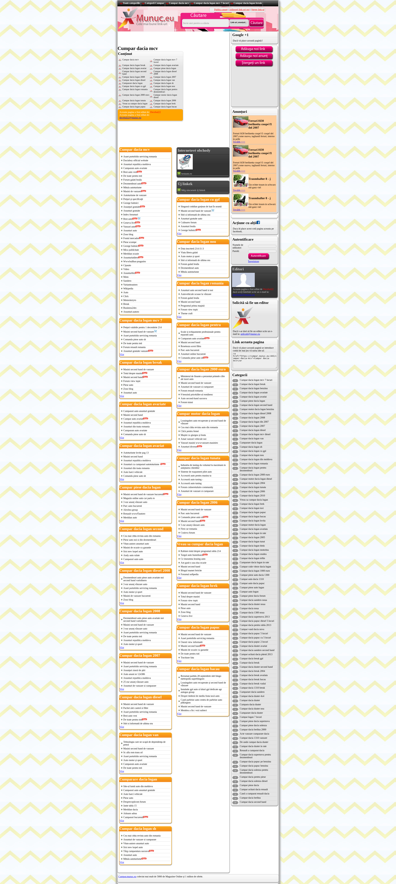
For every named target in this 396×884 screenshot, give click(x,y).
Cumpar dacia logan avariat (134, 68)
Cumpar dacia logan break (248, 3)
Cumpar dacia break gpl (251, 658)
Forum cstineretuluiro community (197, 487)
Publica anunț (221, 9)
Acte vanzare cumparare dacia (254, 733)
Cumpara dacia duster (250, 704)
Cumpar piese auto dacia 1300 (254, 575)
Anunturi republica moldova (137, 164)
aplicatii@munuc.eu (250, 334)
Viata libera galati (189, 252)
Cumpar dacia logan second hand (256, 405)
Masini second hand (133, 377)
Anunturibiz (129, 273)
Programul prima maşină (192, 305)
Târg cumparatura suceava (136, 851)
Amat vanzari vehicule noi (193, 439)
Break (126, 304)
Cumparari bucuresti (133, 817)
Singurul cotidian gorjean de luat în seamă (201, 206)
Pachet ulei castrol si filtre (135, 708)
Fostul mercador (131, 238)
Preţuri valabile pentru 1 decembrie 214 (142, 327)
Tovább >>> (239, 141)
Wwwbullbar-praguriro (134, 261)
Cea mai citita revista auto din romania (142, 536)
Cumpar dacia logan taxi (252, 508)
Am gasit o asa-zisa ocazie (193, 562)
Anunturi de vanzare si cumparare (139, 685)
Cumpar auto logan (249, 591)
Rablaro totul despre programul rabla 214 (201, 551)
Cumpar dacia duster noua (252, 604)
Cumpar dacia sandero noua (253, 600)
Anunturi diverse (189, 446)
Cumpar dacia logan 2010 (252, 495)
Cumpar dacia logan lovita (252, 520)
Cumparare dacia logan (132, 83)
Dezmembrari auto (132, 183)
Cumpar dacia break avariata (254, 675)
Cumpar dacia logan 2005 (252, 537)
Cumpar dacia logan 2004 (252, 483)
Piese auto (128, 385)
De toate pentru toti (132, 176)
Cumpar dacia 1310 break (252, 687)
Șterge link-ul (257, 9)
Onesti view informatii (191, 642)
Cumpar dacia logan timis (252, 545)
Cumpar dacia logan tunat (252, 541)
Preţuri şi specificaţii (133, 199)
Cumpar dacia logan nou (164, 86)
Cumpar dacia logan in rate (253, 533)
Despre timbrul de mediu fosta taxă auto (200, 696)
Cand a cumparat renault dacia (254, 793)
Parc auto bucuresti (132, 506)
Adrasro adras (130, 813)
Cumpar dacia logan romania (135, 89)
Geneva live (129, 222)
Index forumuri (130, 214)
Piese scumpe (129, 242)
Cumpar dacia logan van (164, 80)
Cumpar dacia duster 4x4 (252, 696)
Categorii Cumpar (154, 3)
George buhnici (130, 203)
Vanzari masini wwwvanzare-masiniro (199, 442)
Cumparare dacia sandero (252, 692)
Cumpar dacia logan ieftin (252, 558)
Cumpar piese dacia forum (252, 595)
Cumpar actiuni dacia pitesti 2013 (256, 654)
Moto (126, 277)
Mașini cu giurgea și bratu (193, 435)
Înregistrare (253, 261)
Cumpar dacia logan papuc (134, 107)
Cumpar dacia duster (250, 700)
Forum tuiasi (187, 402)
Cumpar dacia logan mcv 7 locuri (211, 3)
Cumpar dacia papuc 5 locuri (254, 633)
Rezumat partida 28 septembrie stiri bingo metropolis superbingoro (201, 677)
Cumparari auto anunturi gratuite (139, 411)
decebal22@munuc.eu (130, 117)
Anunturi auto (130, 230)
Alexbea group (130, 509)
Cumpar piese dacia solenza (253, 725)
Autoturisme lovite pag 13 (136, 452)
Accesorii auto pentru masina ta (196, 475)
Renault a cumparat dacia (252, 750)
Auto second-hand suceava (194, 398)
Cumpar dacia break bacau (253, 679)
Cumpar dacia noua (249, 608)
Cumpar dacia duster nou (252, 708)
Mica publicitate (131, 250)
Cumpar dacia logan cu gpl (134, 86)
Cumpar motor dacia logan (253, 524)
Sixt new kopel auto (133, 551)
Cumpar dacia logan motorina (254, 550)
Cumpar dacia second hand (253, 802)
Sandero (127, 280)
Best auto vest (130, 172)
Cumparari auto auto (133, 559)
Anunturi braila (188, 226)
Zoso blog (128, 234)
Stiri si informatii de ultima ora (138, 723)
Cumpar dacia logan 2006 (165, 100)
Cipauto (127, 265)
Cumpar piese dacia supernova (255, 721)
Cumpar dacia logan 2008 (133, 77)
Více (121, 354)
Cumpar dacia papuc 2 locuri (254, 641)
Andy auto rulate (131, 555)
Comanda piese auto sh (134, 339)
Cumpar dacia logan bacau (165, 107)
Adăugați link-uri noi (239, 9)
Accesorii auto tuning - (192, 479)
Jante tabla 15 (130, 805)
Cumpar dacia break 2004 (252, 671)
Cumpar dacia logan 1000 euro (255, 570)
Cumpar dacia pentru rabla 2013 (255, 625)
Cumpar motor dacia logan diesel (256, 479)
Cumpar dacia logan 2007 (165, 77)
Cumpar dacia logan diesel (133, 80)
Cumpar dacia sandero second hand (257, 650)
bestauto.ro (186, 173)
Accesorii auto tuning (191, 483)
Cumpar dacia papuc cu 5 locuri (255, 637)
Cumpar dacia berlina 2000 (253, 729)
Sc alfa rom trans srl (133, 752)
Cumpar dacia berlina (250, 797)
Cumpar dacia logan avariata (254, 529)
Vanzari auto (129, 226)
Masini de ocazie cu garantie (137, 547)
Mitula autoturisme (132, 187)
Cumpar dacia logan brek (165, 103)
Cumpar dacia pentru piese (253, 777)
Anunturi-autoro (131, 311)
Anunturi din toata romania (136, 426)
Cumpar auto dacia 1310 (252, 579)
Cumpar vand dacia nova (252, 629)
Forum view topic (132, 381)
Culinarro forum (188, 222)
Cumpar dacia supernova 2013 (255, 616)
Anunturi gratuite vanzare (135, 351)
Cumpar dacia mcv (179, 3)
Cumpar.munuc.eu (127, 876)
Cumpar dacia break (249, 662)
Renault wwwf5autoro (134, 513)
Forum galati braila (132, 179)
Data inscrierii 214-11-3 (192, 248)
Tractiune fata (187, 657)
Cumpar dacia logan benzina (254, 388)
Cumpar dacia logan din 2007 (254, 421)
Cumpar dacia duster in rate (253, 746)
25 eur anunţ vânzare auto (135, 682)
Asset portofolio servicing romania (140, 156)
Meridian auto (130, 517)
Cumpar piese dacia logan (165, 68)
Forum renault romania (134, 347)
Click (126, 296)
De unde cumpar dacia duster (254, 742)
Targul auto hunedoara (192, 555)
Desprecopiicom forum (134, 801)
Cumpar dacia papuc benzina (254, 765)
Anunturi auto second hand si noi (197, 290)
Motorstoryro (129, 300)
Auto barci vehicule (132, 472)
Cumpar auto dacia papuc (252, 583)
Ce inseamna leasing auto (193, 559)
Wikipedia (128, 288)
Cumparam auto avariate (135, 168)
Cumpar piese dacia (249, 785)
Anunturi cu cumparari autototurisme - (142, 464)
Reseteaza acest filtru (191, 346)
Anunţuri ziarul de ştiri (134, 670)
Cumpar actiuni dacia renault (254, 789)
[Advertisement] (174, 38)
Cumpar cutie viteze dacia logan (255, 566)
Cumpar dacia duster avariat (253, 646)
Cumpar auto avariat (133, 418)
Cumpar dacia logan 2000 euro (135, 95)
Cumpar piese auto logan (252, 587)
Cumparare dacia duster (251, 712)
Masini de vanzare (132, 191)
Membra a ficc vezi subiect (194, 710)
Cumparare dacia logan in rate (254, 562)
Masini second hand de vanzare (138, 331)
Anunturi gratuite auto (191, 218)
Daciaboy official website (135, 160)
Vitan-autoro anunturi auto (136, 543)
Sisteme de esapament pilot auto (196, 471)
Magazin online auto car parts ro (139, 498)
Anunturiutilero (130, 257)
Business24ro (129, 308)
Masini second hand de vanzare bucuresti (143, 494)
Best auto (127, 219)
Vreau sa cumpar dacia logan (134, 103)
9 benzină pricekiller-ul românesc (197, 394)
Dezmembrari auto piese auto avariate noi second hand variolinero (143, 579)
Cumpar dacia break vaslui (253, 683)
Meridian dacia (130, 809)
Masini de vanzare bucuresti (137, 595)
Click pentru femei (190, 431)
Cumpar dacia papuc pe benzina (255, 761)
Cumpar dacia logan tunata (134, 100)
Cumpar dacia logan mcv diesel (255, 434)
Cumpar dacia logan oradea (253, 554)
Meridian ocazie (131, 253)
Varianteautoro (130, 284)
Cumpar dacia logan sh (164, 83)
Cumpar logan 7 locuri (251, 717)
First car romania (189, 528)
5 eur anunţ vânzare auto (193, 525)
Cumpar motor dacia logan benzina (257, 409)
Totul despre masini (132, 373)
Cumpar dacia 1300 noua (252, 612)
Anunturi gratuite (131, 210)
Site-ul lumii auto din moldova (138, 786)
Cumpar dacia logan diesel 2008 (255, 413)
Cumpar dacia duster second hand (256, 667)
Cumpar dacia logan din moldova (256, 459)
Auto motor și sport (132, 592)
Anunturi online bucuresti (193, 354)
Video (126, 269)
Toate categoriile (131, 3)
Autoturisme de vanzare (134, 195)
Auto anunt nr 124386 (134, 674)
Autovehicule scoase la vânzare (196, 294)
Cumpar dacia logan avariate (166, 65)
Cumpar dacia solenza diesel (253, 781)
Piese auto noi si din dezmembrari (139, 539)
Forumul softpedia (189, 574)
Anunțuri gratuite (131, 206)
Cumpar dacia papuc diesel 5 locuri (257, 621)
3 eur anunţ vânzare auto (135, 502)
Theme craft (186, 313)
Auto (125, 292)
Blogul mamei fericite (191, 570)
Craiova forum (188, 532)
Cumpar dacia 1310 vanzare (253, 738)
